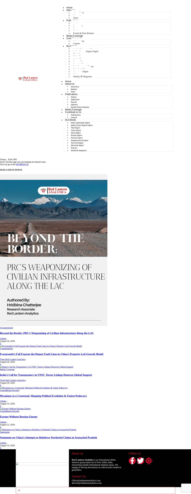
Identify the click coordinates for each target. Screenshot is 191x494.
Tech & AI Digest (77, 143)
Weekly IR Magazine (82, 76)
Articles (73, 97)
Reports (74, 102)
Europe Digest (76, 135)
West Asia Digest (77, 145)
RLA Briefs (70, 120)
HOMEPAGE (22, 164)
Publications (71, 94)
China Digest (76, 130)
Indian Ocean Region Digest (81, 125)
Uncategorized (6, 328)
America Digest (76, 138)
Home (69, 7)
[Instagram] (148, 460)
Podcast (74, 148)
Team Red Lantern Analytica (12, 359)
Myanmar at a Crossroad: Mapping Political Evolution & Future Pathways (43, 395)
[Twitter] (140, 460)
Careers (76, 43)
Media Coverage (74, 36)
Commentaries (6, 348)
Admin (3, 338)
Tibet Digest (75, 128)
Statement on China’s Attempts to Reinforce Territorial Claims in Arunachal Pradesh (48, 437)
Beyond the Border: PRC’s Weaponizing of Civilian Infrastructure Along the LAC (47, 333)
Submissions (76, 115)
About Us (69, 84)
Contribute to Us (73, 112)
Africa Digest (76, 133)
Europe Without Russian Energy (19, 416)
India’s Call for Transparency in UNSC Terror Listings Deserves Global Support (46, 374)
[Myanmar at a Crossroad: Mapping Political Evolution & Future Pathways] (34, 388)
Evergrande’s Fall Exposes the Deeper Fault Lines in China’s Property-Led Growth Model (51, 354)
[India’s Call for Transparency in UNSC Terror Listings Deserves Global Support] (36, 367)
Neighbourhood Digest (79, 140)
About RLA (75, 87)
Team (75, 18)
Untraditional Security (9, 390)
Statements (75, 100)
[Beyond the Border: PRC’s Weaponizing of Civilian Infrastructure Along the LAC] (53, 325)
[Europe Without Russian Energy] (15, 408)
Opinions (74, 105)
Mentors (74, 89)
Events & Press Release (83, 33)
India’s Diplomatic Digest (80, 123)
